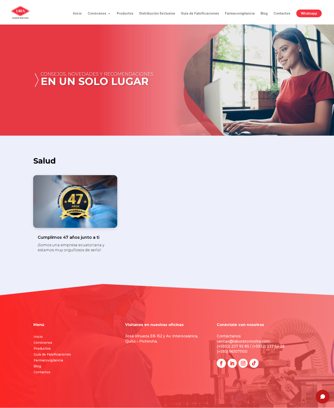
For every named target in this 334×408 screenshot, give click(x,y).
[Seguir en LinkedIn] (232, 363)
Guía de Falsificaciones (200, 13)
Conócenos (97, 13)
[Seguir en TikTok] (254, 363)
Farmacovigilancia (240, 13)
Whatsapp (309, 13)
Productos (125, 13)
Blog (264, 13)
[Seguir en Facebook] (221, 363)
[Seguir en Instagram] (243, 363)
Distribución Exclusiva (157, 13)
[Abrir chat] (322, 396)
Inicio (77, 13)
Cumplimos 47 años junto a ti (68, 237)
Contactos (282, 13)
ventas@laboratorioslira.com (243, 341)
